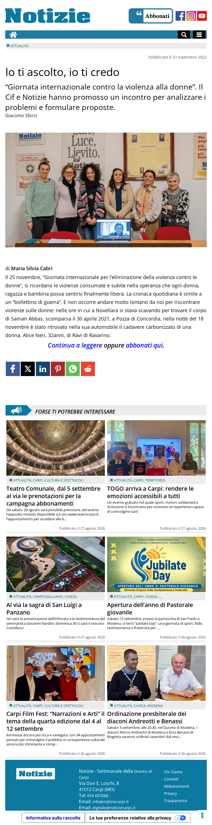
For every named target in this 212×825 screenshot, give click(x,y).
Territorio (155, 480)
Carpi (38, 480)
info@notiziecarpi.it (110, 801)
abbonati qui (144, 345)
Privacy (170, 793)
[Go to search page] (184, 34)
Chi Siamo (173, 771)
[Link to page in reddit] (88, 369)
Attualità (22, 480)
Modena (155, 705)
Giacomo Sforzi (21, 115)
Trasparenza (175, 800)
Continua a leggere (75, 345)
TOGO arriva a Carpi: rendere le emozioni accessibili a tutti (150, 492)
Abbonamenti (176, 786)
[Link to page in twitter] (28, 369)
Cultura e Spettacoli (64, 480)
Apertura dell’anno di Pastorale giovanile (150, 608)
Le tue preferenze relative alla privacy (130, 818)
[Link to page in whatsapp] (73, 369)
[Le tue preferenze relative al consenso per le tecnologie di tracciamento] (202, 815)
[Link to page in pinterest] (58, 369)
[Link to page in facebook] (13, 369)
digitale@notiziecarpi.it (113, 807)
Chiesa (71, 596)
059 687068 (97, 795)
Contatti (171, 779)
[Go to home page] (13, 34)
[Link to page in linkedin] (43, 369)
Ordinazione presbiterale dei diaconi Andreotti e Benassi (146, 717)
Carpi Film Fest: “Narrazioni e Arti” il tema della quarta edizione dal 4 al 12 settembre (55, 721)
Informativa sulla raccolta (53, 818)
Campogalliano (48, 596)
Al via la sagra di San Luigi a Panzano (44, 608)
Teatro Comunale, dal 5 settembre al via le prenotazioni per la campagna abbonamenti (53, 496)
